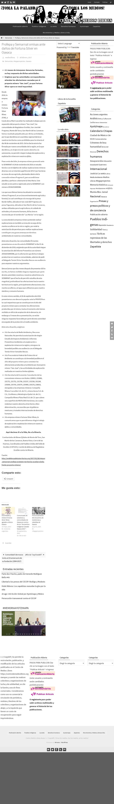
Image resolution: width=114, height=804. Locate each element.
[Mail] (14, 2)
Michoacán (110, 185)
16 (40, 632)
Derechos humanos (54, 731)
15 (38, 632)
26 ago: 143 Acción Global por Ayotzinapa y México (23, 592)
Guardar (8, 541)
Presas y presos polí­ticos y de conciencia (100, 205)
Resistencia (110, 225)
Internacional (98, 169)
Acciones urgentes (99, 114)
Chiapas (107, 131)
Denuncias (8, 38)
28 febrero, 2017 (26, 57)
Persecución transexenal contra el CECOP (19, 596)
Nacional (95, 196)
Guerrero (102, 164)
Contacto (97, 2)
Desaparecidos (96, 161)
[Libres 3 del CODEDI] (74, 191)
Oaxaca (28, 60)
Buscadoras (106, 127)
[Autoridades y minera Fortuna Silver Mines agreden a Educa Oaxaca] (8, 509)
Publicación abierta (99, 214)
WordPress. (64, 741)
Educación (108, 161)
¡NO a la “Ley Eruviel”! (33, 553)
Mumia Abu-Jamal (99, 191)
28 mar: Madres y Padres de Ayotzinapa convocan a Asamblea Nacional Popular (8, 619)
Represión (102, 225)
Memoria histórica (98, 184)
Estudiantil (94, 165)
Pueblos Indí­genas (30, 731)
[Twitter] (5, 2)
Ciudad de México (98, 135)
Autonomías (103, 122)
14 (35, 632)
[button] (29, 102)
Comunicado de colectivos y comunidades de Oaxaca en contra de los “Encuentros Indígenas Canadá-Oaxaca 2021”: (23, 521)
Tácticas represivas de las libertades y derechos (101, 238)
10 (26, 632)
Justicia (93, 173)
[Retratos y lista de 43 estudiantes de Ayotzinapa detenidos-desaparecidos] (74, 139)
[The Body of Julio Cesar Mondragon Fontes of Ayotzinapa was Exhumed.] (74, 178)
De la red (105, 147)
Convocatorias (100, 139)
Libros (108, 174)
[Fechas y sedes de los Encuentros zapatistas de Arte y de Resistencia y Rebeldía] (62, 165)
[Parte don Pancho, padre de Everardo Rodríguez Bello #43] (62, 178)
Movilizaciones (100, 188)
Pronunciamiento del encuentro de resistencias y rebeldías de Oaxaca (38, 518)
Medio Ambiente (96, 177)
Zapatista (95, 246)
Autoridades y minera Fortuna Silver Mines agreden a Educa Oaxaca (7, 518)
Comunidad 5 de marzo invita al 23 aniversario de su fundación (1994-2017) (12, 556)
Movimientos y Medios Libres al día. (94, 731)
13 (33, 632)
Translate (75, 47)
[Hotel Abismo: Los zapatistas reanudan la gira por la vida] (74, 152)
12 (31, 632)
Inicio (89, 2)
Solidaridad (96, 229)
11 (29, 632)
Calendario (96, 131)
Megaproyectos (19, 60)
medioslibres (10, 57)
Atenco (97, 122)
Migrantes (92, 188)
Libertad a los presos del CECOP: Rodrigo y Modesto (23, 580)
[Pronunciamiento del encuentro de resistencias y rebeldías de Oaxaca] (38, 509)
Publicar (105, 2)
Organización (94, 201)
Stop (44, 630)
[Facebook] (8, 2)
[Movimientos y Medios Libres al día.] (62, 139)
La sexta (102, 173)
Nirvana (57, 741)
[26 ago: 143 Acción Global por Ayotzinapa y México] (62, 152)
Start (42, 630)
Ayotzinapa (96, 126)
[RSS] (11, 2)
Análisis (94, 118)
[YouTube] (2, 2)
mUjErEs (109, 188)
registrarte (96, 88)
